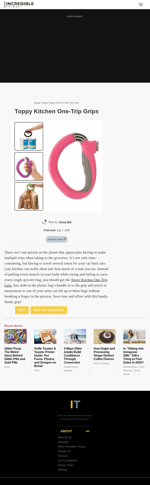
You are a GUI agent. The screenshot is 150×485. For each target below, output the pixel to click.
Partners (63, 455)
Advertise (63, 441)
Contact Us (64, 451)
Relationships (71, 367)
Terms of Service (67, 460)
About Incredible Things (71, 446)
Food (44, 103)
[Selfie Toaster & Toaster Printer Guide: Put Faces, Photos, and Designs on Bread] (45, 336)
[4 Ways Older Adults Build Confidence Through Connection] (75, 336)
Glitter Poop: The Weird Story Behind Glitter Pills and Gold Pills (14, 355)
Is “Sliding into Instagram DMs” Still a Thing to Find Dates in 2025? (133, 355)
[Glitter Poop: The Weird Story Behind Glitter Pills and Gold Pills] (15, 336)
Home (37, 103)
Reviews (68, 370)
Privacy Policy (66, 465)
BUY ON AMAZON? (49, 310)
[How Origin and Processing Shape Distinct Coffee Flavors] (105, 336)
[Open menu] (142, 4)
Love (141, 367)
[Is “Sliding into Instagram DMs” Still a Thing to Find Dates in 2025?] (134, 336)
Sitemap (62, 469)
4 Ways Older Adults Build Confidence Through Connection (73, 355)
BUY (21, 310)
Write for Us (65, 437)
